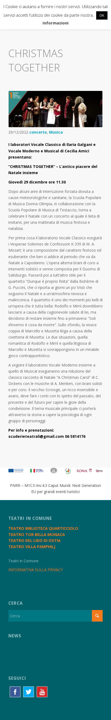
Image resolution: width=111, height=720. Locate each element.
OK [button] (101, 15)
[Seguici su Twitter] (28, 691)
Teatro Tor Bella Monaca (36, 534)
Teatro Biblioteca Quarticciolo (43, 528)
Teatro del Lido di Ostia (34, 540)
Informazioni (55, 22)
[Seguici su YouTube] (42, 691)
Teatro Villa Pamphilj (31, 546)
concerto (38, 132)
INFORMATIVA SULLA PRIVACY (35, 569)
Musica (56, 132)
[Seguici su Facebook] (15, 691)
